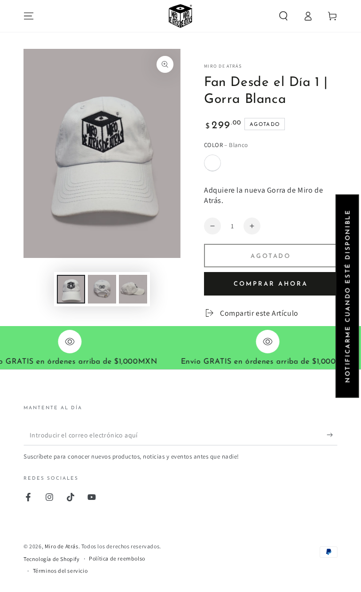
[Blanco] (212, 163)
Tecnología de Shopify (52, 558)
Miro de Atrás (223, 66)
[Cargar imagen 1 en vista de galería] (71, 289)
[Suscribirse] (332, 434)
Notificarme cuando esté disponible (348, 295)
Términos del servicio (60, 570)
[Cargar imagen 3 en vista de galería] (133, 289)
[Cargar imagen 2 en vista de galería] (102, 289)
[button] (283, 16)
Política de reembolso (117, 558)
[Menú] (28, 16)
